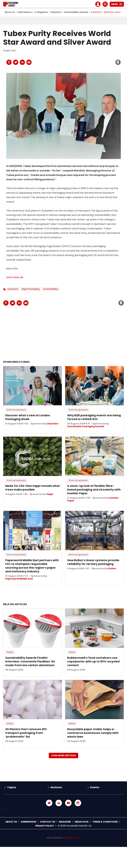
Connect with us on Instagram (78, 803)
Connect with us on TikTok (63, 810)
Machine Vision (112, 12)
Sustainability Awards (76, 12)
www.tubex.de (14, 277)
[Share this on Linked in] (22, 62)
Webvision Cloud (72, 837)
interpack (13, 289)
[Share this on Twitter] (15, 62)
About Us (9, 12)
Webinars (56, 12)
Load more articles (63, 755)
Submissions (25, 12)
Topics (11, 787)
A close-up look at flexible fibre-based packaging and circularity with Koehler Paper (94, 489)
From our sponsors (16, 409)
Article (10, 652)
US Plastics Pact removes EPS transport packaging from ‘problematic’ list (26, 733)
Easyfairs (52, 423)
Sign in (76, 55)
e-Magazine (41, 12)
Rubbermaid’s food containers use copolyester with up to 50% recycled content (93, 661)
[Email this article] (29, 62)
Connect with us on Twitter (49, 803)
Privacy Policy (44, 825)
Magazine (65, 821)
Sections (56, 787)
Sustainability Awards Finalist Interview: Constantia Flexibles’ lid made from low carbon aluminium (30, 661)
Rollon (112, 568)
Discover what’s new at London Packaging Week (27, 417)
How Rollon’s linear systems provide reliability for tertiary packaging (93, 562)
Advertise (96, 12)
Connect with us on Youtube (68, 803)
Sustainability (50, 289)
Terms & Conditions (105, 821)
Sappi (49, 494)
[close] (93, 60)
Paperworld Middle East (19, 578)
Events (94, 787)
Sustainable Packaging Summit (85, 426)
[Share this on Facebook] (9, 62)
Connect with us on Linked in (58, 803)
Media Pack (82, 821)
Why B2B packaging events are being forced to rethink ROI (94, 417)
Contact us (47, 821)
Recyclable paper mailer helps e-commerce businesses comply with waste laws (92, 733)
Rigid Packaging (30, 289)
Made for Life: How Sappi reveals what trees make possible (32, 487)
